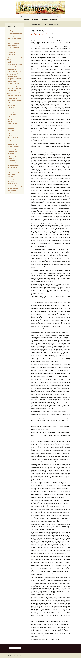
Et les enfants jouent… (13, 190)
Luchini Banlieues (12, 132)
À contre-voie (11, 170)
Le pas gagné (11, 50)
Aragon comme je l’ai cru (13, 86)
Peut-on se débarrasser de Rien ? (15, 36)
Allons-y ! (10, 121)
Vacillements (37, 30)
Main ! (9, 116)
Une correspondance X (13, 151)
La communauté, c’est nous (14, 162)
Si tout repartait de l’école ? (14, 88)
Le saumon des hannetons (14, 179)
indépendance (62, 33)
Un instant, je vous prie (13, 114)
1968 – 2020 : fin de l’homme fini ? (15, 41)
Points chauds (25, 19)
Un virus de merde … (12, 54)
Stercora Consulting (12, 81)
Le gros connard (11, 102)
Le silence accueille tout (13, 188)
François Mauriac (56, 33)
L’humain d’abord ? (12, 90)
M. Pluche (10, 135)
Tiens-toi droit (11, 181)
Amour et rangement (12, 167)
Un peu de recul (11, 158)
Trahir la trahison (12, 69)
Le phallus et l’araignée (13, 112)
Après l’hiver (10, 133)
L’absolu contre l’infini (13, 52)
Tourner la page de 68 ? (13, 137)
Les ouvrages (53, 19)
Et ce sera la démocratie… (14, 146)
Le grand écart (11, 163)
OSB (9, 126)
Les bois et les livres (12, 148)
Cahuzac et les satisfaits (13, 83)
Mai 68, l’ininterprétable (13, 47)
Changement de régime (13, 165)
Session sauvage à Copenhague (15, 100)
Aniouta (9, 109)
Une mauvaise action (12, 160)
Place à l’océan (11, 119)
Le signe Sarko (11, 130)
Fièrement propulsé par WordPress (14, 655)
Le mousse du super (12, 185)
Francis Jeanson (11, 118)
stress (35, 34)
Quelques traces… (12, 192)
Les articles (44, 19)
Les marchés (35, 19)
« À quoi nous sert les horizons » (15, 64)
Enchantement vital (12, 156)
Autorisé (10, 56)
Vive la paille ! (11, 155)
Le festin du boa (11, 153)
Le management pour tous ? (14, 85)
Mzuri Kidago (11, 107)
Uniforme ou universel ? (13, 172)
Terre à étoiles (11, 176)
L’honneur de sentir (12, 98)
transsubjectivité (40, 34)
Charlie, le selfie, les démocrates (15, 66)
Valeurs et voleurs (12, 169)
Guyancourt (10, 139)
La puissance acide (12, 174)
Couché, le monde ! (12, 45)
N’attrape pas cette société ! (14, 71)
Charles (9, 103)
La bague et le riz (12, 30)
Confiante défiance (12, 123)
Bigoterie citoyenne (12, 76)
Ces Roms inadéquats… (13, 111)
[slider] (35, 16)
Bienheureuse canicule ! (13, 43)
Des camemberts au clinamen (14, 178)
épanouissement (49, 33)
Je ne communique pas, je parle (15, 186)
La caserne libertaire (12, 183)
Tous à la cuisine (11, 141)
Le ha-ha (10, 125)
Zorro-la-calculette (12, 144)
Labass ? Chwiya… (12, 105)
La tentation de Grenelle (13, 149)
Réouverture (11, 142)
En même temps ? (12, 49)
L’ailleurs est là (11, 67)
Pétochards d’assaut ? (13, 31)
